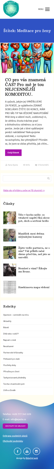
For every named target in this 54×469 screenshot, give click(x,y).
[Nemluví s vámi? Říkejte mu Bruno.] (9, 270)
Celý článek (13, 152)
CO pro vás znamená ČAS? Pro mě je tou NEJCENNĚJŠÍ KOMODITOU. (25, 87)
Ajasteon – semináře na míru (16, 315)
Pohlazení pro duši (11, 359)
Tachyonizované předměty (14, 377)
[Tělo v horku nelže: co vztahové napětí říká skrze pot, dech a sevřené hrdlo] (9, 217)
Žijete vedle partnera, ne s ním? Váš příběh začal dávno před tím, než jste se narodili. (34, 252)
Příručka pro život (11, 371)
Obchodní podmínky (13, 441)
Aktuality (7, 321)
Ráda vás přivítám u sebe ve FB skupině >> (24, 190)
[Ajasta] (11, 9)
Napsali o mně (9, 340)
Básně (6, 327)
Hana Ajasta (13, 165)
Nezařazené (8, 346)
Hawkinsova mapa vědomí (33, 287)
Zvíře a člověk (9, 390)
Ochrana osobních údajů (15, 435)
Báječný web (32, 458)
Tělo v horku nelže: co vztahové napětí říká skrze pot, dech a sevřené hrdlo (34, 218)
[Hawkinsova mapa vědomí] (9, 287)
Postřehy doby (9, 365)
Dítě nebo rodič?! (11, 333)
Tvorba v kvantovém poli (14, 384)
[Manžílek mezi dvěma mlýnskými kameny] (9, 235)
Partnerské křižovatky (13, 352)
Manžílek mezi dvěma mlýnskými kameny (31, 235)
